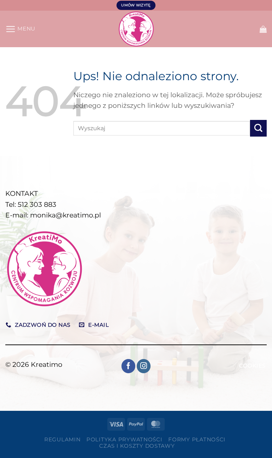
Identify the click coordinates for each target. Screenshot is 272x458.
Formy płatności (197, 439)
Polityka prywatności (124, 439)
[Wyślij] (258, 128)
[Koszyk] (263, 29)
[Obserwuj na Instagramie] (144, 366)
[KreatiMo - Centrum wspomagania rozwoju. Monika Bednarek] (136, 29)
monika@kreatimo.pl (65, 215)
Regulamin (62, 439)
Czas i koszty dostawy (137, 446)
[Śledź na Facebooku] (128, 366)
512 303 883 (37, 204)
